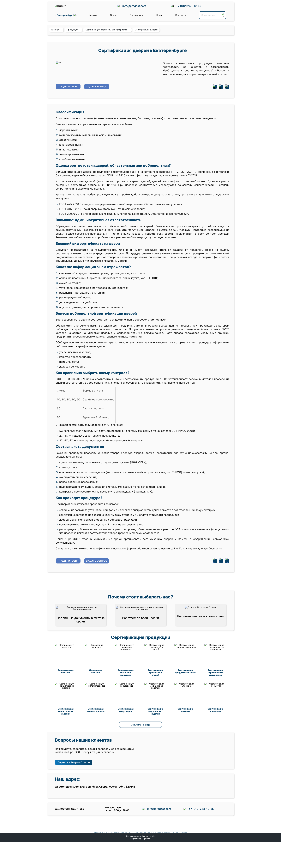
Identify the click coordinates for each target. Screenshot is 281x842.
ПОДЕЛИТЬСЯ (68, 86)
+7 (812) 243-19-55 (188, 5)
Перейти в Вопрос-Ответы (74, 762)
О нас (113, 15)
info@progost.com (134, 5)
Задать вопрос (96, 86)
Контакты (180, 15)
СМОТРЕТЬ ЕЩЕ (140, 724)
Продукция (136, 15)
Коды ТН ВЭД (77, 809)
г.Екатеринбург (64, 15)
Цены (159, 15)
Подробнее (135, 839)
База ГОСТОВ (62, 809)
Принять (147, 839)
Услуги (93, 15)
